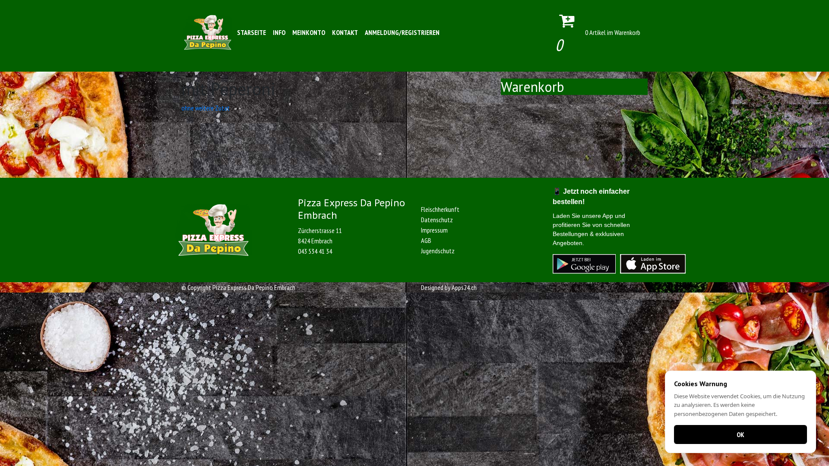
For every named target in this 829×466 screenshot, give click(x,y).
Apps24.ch (464, 287)
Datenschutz (437, 219)
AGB (426, 240)
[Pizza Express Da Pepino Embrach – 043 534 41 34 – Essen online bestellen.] (208, 32)
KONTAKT (345, 32)
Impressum (434, 230)
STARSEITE (251, 32)
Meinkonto (308, 32)
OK (740, 434)
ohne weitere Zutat (205, 108)
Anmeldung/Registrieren (402, 32)
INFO (279, 32)
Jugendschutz (438, 250)
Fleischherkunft (440, 209)
